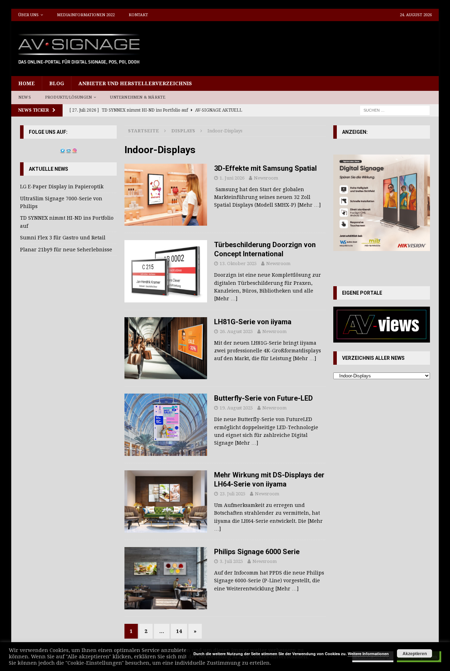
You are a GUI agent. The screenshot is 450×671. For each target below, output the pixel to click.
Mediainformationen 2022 (86, 15)
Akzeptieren (415, 653)
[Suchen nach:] (395, 110)
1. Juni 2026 (232, 178)
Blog (56, 83)
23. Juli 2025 (232, 493)
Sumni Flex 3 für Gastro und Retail (62, 237)
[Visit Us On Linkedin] (68, 149)
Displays (183, 130)
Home (26, 83)
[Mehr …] (309, 205)
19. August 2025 (236, 407)
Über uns (28, 15)
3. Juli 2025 (231, 561)
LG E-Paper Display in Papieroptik (61, 186)
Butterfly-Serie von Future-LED (263, 398)
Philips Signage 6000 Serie (257, 551)
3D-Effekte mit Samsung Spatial (265, 168)
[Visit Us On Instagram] (74, 149)
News (24, 97)
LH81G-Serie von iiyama (252, 322)
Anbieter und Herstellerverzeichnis (135, 83)
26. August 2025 (236, 331)
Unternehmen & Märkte (137, 97)
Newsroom (266, 178)
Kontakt (138, 15)
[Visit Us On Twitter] (62, 149)
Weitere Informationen (368, 653)
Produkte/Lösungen (68, 97)
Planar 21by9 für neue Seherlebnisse (66, 249)
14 (179, 631)
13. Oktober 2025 (238, 263)
